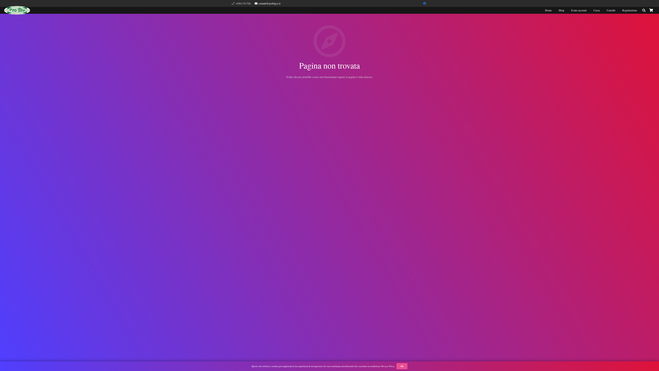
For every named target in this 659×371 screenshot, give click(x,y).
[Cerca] (643, 10)
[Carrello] (651, 10)
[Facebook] (424, 3)
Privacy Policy (388, 366)
